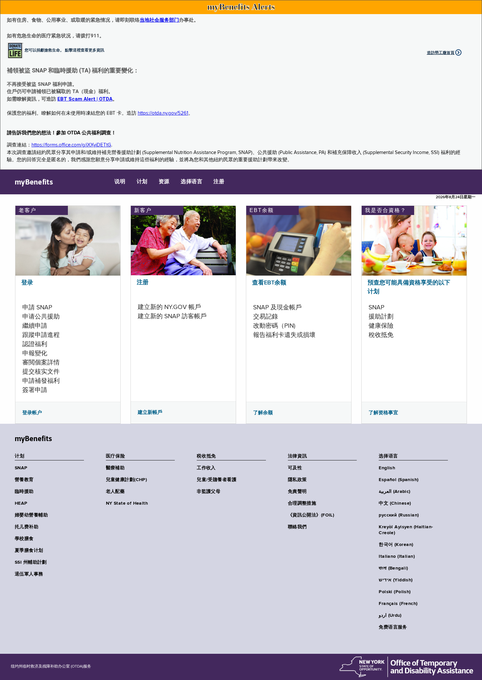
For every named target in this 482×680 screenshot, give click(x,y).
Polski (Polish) (395, 592)
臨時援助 (24, 491)
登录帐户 (32, 413)
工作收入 (206, 468)
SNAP (21, 468)
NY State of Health (127, 503)
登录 (27, 283)
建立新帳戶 (150, 412)
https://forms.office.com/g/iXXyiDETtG (71, 145)
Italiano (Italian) (397, 556)
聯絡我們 (297, 527)
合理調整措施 (302, 503)
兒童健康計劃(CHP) (126, 479)
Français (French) (398, 603)
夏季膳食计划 (29, 550)
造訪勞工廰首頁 (440, 52)
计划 (142, 182)
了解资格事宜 (383, 413)
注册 (218, 182)
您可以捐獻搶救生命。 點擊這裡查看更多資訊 (64, 50)
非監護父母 (208, 491)
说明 (119, 182)
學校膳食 (24, 538)
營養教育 (24, 479)
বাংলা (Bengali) (393, 568)
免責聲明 (297, 491)
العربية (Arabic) (394, 491)
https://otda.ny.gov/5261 (163, 113)
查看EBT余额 (269, 283)
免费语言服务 (393, 627)
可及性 (295, 468)
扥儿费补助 (26, 527)
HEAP (21, 503)
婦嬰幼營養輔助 (31, 515)
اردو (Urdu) (390, 615)
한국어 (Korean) (396, 544)
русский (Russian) (399, 515)
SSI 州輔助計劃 (31, 562)
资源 (164, 182)
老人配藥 (115, 491)
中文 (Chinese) (395, 503)
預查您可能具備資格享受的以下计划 (409, 287)
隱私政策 (297, 479)
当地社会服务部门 (159, 20)
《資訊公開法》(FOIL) (311, 515)
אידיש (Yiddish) (395, 580)
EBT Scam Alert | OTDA (84, 99)
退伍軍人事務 (29, 574)
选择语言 (191, 182)
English (387, 468)
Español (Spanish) (398, 479)
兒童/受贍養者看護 (216, 479)
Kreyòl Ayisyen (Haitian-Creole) (406, 530)
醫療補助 (115, 468)
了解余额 (263, 413)
